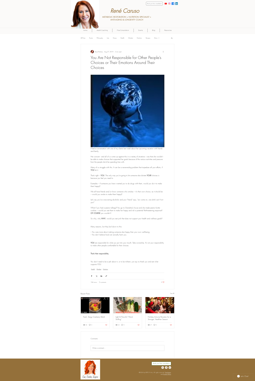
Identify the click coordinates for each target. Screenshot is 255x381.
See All (172, 293)
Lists (108, 38)
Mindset (130, 38)
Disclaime (168, 372)
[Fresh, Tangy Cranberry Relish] (95, 305)
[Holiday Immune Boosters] (159, 305)
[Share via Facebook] (92, 276)
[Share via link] (106, 276)
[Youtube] (165, 3)
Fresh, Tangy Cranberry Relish (94, 317)
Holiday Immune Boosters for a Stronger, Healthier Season (159, 318)
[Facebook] (173, 3)
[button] (172, 38)
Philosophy (100, 38)
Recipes (148, 38)
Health (122, 38)
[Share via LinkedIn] (101, 276)
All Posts (83, 38)
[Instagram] (169, 3)
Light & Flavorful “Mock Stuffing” (124, 318)
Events (91, 38)
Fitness (115, 38)
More (155, 38)
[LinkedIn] (176, 3)
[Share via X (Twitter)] (96, 276)
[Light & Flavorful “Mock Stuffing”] (127, 305)
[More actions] (163, 51)
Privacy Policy (167, 374)
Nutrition (139, 38)
